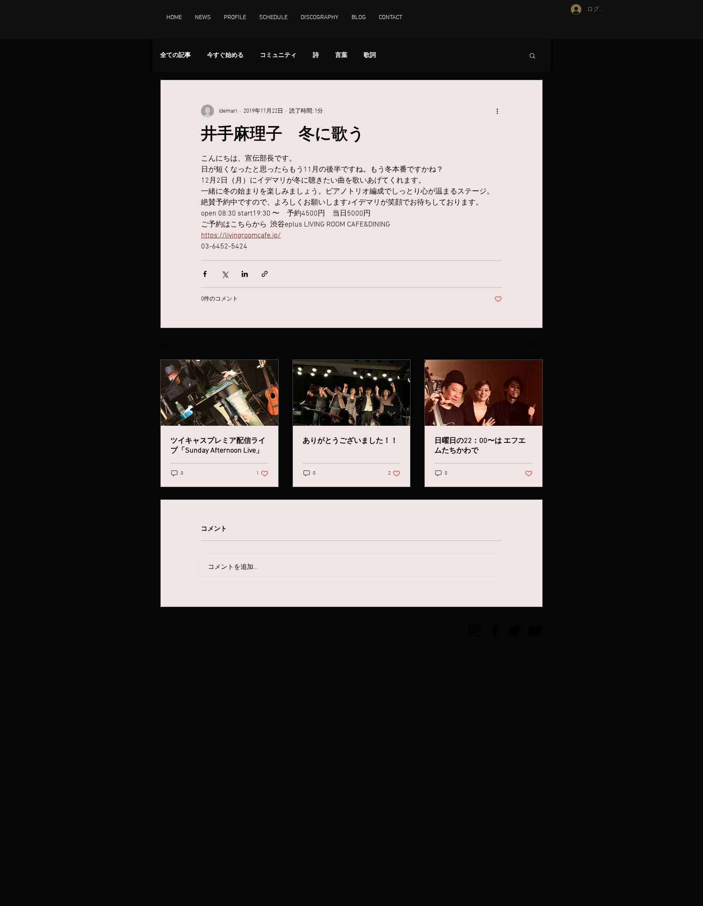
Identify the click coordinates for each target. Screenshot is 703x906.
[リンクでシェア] (265, 274)
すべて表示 (528, 344)
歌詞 (370, 55)
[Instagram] (475, 630)
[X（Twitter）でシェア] (225, 274)
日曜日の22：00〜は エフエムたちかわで (480, 446)
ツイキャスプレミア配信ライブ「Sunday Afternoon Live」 (218, 446)
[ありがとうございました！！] (351, 393)
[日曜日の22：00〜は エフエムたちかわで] (483, 393)
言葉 (341, 55)
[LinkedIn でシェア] (245, 274)
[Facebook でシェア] (205, 274)
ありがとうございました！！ (350, 441)
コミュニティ (278, 55)
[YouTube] (535, 630)
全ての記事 (175, 55)
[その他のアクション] (497, 111)
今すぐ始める (225, 55)
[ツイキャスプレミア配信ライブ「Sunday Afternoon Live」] (219, 393)
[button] (532, 55)
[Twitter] (515, 630)
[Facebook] (495, 630)
